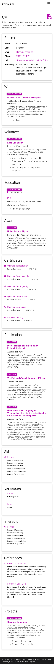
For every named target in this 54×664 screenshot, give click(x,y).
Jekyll (36, 659)
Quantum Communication (19, 276)
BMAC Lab (8, 3)
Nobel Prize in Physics (18, 231)
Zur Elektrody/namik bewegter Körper (26, 378)
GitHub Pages (14, 662)
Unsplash (31, 662)
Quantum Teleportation (17, 266)
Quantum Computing (16, 307)
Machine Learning (15, 317)
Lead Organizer (15, 143)
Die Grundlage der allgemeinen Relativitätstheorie (22, 347)
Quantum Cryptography (17, 286)
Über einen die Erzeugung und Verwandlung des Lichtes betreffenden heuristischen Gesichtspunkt (26, 413)
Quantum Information (17, 296)
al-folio (44, 659)
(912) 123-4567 (23, 56)
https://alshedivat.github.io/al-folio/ (32, 60)
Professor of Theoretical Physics (24, 97)
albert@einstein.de (24, 52)
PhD (9, 198)
